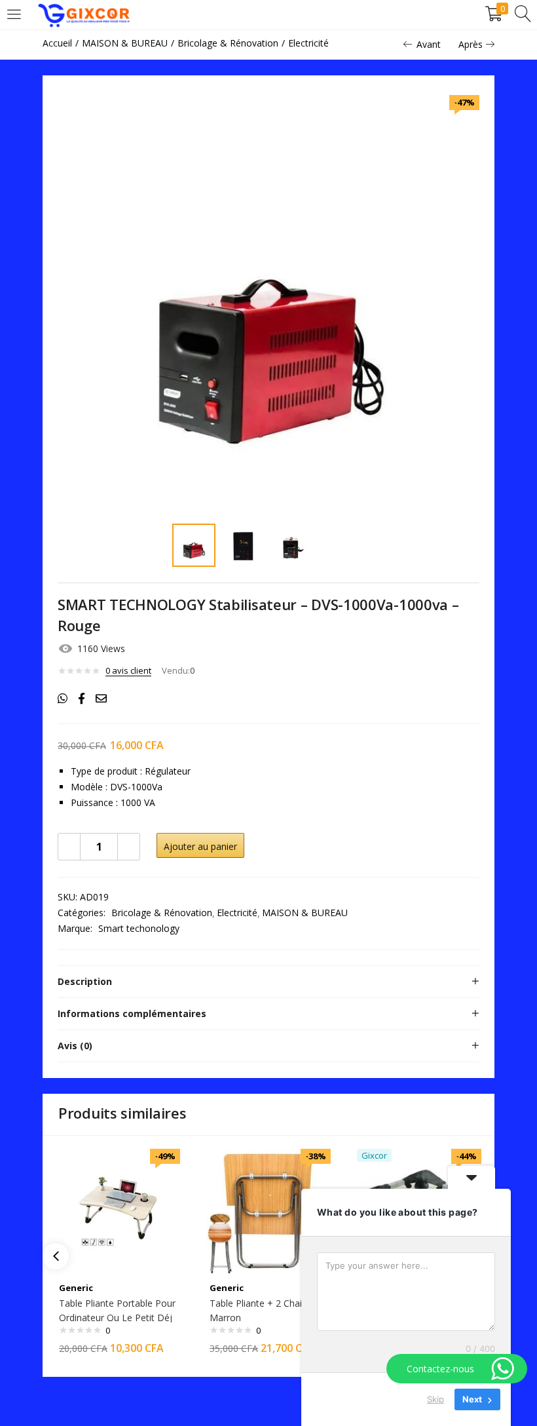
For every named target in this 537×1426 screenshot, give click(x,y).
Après (470, 44)
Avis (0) (75, 1045)
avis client (128, 670)
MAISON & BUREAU (125, 43)
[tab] (268, 981)
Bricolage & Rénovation (227, 43)
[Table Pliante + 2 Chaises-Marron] (268, 1210)
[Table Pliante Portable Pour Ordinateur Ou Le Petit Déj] (118, 1210)
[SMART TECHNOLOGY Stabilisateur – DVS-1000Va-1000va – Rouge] (62, 698)
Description (85, 981)
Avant (429, 44)
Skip (435, 1399)
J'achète (302, 846)
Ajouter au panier (200, 846)
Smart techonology (138, 928)
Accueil (57, 43)
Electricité (308, 43)
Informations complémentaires (132, 1013)
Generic (76, 1288)
